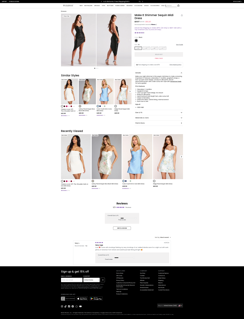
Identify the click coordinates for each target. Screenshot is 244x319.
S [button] (146, 48)
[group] (78, 40)
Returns (160, 283)
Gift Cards (119, 275)
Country (86, 276)
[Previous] (101, 1)
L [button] (162, 48)
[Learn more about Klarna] (156, 24)
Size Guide (179, 44)
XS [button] (138, 48)
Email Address (66, 276)
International (162, 285)
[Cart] (178, 6)
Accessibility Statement (147, 290)
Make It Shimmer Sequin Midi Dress (154, 17)
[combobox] (163, 237)
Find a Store (119, 273)
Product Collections (122, 294)
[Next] (142, 1)
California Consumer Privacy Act (125, 283)
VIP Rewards (119, 278)
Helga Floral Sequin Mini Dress (122, 110)
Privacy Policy (94, 287)
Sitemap (118, 291)
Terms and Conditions (83, 287)
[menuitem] (81, 6)
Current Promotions (163, 290)
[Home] (68, 5)
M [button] (154, 48)
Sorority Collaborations (146, 285)
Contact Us (161, 275)
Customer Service (163, 273)
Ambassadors (144, 287)
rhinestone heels (175, 81)
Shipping (160, 280)
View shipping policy (175, 64)
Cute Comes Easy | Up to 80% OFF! (113, 1)
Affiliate (142, 280)
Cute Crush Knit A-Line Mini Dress (104, 110)
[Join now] (102, 280)
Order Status (161, 278)
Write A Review (122, 228)
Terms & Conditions (122, 289)
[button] (62, 106)
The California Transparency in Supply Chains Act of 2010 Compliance (103, 312)
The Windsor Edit (145, 278)
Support (4, 1)
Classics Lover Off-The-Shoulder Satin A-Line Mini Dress (68, 110)
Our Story (142, 273)
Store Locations (14, 1)
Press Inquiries (144, 283)
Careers (142, 275)
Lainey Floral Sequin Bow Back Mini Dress (87, 110)
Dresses (63, 11)
